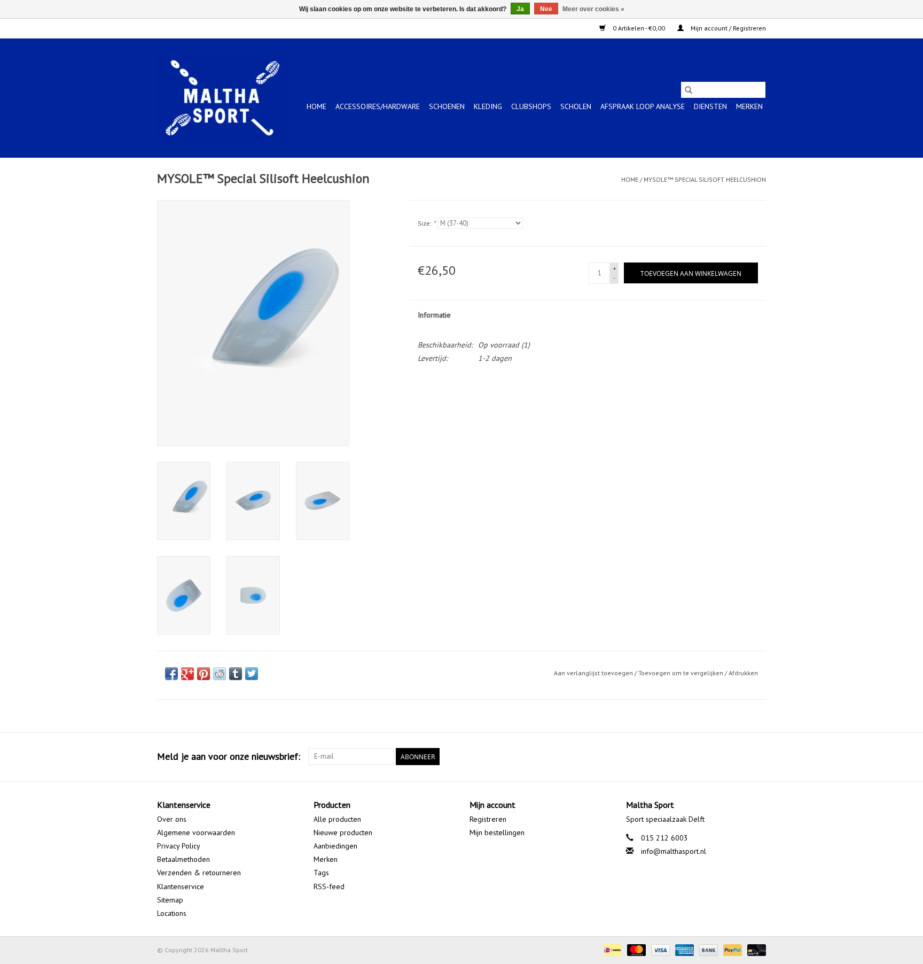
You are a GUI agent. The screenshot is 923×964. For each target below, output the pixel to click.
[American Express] (683, 949)
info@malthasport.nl (673, 851)
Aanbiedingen (335, 846)
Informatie (434, 315)
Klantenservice (180, 886)
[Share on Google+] (187, 673)
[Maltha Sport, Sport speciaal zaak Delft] (222, 98)
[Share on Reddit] (219, 673)
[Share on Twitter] (251, 673)
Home (316, 106)
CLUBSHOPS (531, 106)
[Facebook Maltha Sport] (719, 756)
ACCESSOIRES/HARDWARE (377, 106)
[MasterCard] (635, 949)
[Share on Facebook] (171, 673)
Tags (321, 872)
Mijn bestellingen (497, 832)
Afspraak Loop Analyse (642, 106)
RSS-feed (329, 886)
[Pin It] (203, 673)
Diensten (710, 106)
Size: (426, 223)
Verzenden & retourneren (199, 872)
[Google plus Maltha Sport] (738, 756)
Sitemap (170, 900)
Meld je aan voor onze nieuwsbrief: (228, 756)
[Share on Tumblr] (235, 673)
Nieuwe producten (343, 832)
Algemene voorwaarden (196, 832)
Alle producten (337, 819)
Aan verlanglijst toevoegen (594, 673)
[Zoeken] (688, 89)
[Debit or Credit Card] (755, 949)
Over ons (171, 819)
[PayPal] (731, 949)
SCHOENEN (447, 106)
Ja (520, 9)
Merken (749, 106)
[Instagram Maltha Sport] (757, 756)
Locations (171, 913)
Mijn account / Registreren (727, 28)
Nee (546, 9)
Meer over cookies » (593, 9)
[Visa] (659, 949)
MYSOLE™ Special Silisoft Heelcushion (705, 179)
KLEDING (488, 106)
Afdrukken (743, 673)
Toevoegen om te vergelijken (681, 673)
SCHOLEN (575, 106)
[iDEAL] (611, 949)
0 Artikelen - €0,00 (639, 28)
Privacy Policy (178, 846)
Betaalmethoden (183, 859)
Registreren (488, 819)
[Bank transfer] (707, 949)
